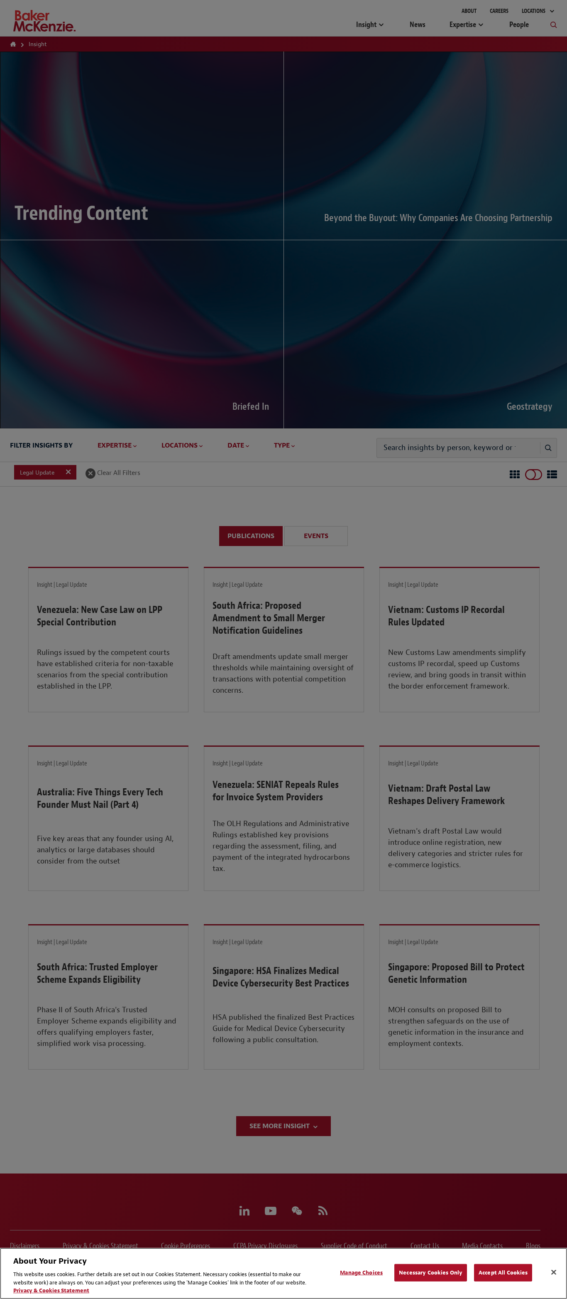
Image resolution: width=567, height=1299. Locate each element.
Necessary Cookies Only (430, 1272)
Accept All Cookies (503, 1272)
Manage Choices (361, 1272)
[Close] (554, 1272)
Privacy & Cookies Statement (51, 1290)
